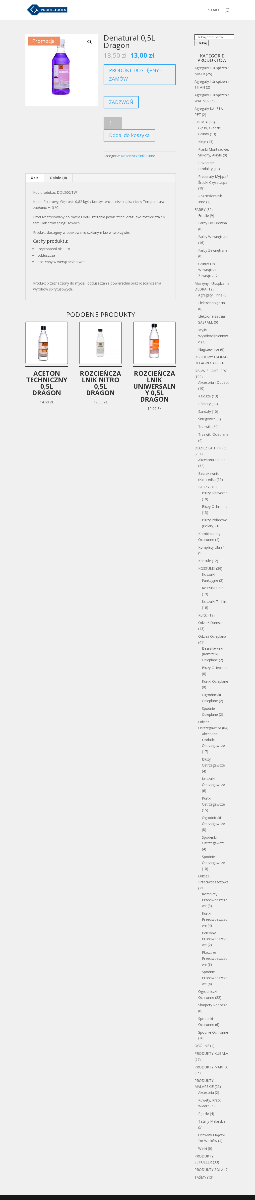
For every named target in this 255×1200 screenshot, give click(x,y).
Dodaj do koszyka (129, 135)
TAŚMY (200, 1177)
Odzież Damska (211, 622)
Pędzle (203, 1113)
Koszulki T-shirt (214, 601)
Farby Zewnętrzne (212, 250)
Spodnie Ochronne (213, 1032)
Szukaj (201, 43)
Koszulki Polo (213, 587)
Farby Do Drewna (212, 223)
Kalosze (204, 396)
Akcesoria (206, 1092)
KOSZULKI (206, 568)
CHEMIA (201, 122)
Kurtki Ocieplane (215, 681)
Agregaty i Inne (210, 295)
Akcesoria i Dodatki (213, 382)
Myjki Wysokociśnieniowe (213, 336)
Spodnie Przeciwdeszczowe (215, 977)
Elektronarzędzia (211, 302)
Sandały (204, 411)
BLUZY (203, 486)
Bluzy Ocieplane (215, 667)
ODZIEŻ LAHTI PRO (210, 448)
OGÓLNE (201, 1045)
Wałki (202, 1148)
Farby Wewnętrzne (213, 236)
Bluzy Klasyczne (215, 492)
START (214, 10)
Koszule (204, 560)
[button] (89, 42)
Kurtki (202, 615)
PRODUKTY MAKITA (211, 1067)
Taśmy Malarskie (212, 1121)
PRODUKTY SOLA (208, 1169)
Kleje (202, 141)
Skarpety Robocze (212, 1005)
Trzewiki (204, 426)
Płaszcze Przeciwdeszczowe (215, 958)
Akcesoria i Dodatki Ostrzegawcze (213, 739)
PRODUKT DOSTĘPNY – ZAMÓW (136, 74)
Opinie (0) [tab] (58, 177)
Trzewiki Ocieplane (213, 434)
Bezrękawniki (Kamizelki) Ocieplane (212, 654)
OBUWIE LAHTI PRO (211, 370)
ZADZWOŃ (121, 102)
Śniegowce (207, 419)
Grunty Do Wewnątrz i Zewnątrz (207, 269)
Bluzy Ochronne (215, 506)
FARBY (199, 209)
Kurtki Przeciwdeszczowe (215, 919)
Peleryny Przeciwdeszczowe (215, 939)
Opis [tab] (35, 177)
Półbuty (204, 403)
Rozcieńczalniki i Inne (138, 155)
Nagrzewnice (208, 349)
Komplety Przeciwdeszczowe (215, 900)
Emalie (203, 215)
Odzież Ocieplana (212, 636)
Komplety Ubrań (211, 547)
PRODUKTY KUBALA (211, 1053)
